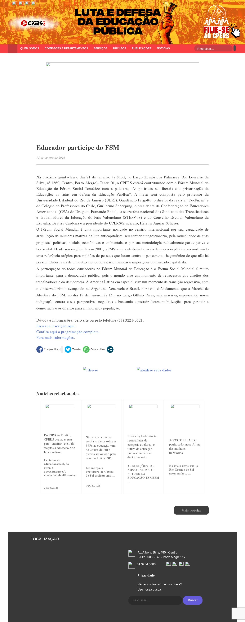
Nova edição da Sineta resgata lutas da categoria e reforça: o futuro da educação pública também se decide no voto (142, 446)
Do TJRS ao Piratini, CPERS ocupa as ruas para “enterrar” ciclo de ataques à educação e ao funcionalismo (59, 443)
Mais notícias (191, 510)
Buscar (193, 600)
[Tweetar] (73, 349)
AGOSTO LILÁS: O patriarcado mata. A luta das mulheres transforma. (184, 446)
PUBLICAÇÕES (141, 48)
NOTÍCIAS (163, 48)
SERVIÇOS (100, 48)
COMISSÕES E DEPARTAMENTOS (66, 48)
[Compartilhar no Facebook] (47, 349)
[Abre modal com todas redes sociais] (110, 349)
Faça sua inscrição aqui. (56, 325)
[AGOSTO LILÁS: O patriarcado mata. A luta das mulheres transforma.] (185, 406)
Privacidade (146, 575)
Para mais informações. (55, 337)
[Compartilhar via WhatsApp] (94, 349)
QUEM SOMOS (29, 48)
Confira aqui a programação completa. (68, 331)
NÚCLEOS (119, 48)
